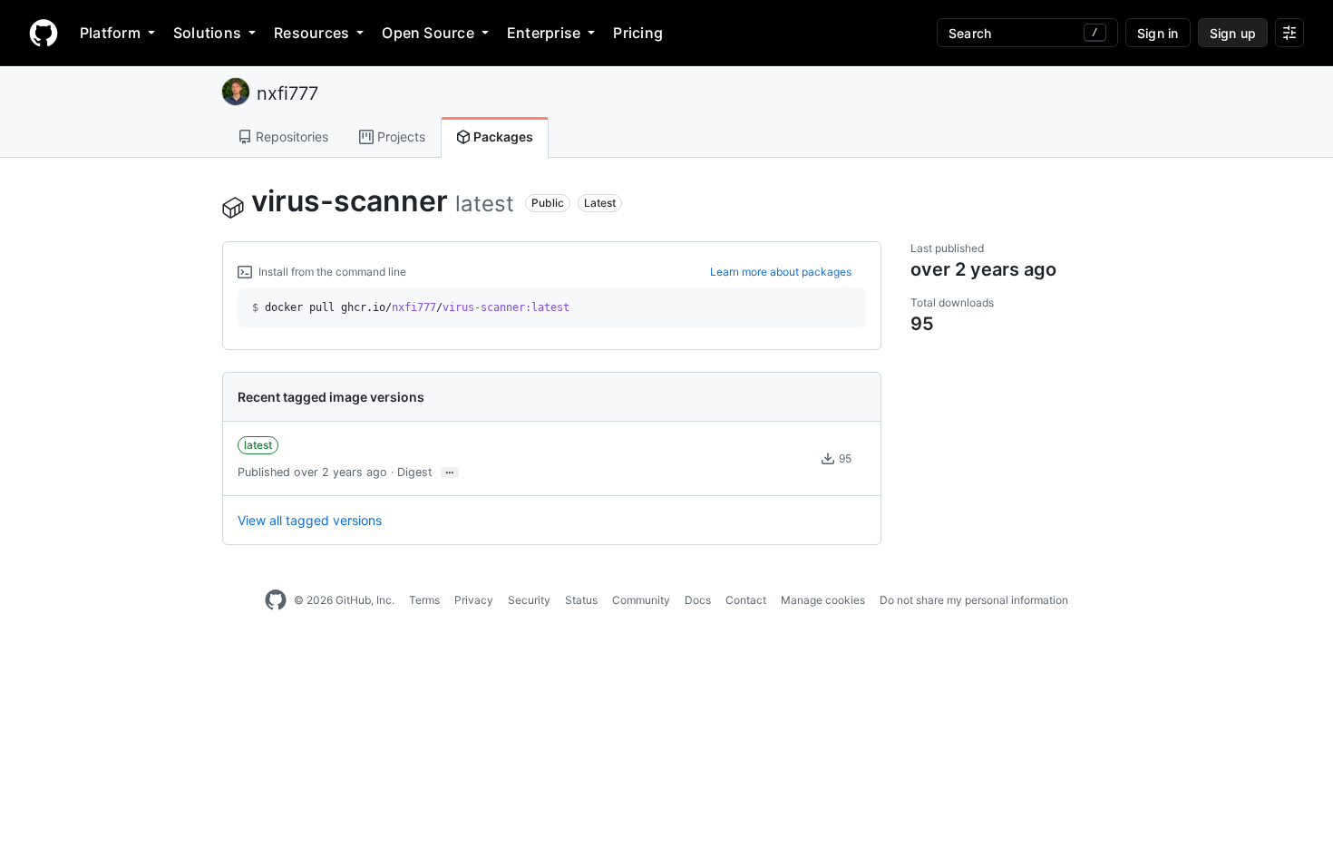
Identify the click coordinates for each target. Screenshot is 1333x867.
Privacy (473, 600)
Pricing (638, 33)
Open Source (428, 33)
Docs (698, 600)
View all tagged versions (310, 520)
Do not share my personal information (974, 600)
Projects (399, 136)
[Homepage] (43, 32)
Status (581, 600)
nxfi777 (287, 93)
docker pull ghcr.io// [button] (410, 307)
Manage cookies (823, 600)
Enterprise (543, 33)
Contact (745, 600)
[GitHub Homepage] (276, 600)
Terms (424, 600)
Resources (311, 33)
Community (641, 600)
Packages (502, 136)
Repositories (290, 136)
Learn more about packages (780, 271)
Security (529, 600)
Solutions (207, 33)
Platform (110, 33)
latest (258, 445)
